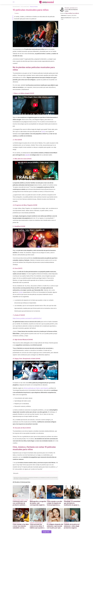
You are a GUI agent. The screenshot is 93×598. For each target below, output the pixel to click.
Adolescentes (16, 522)
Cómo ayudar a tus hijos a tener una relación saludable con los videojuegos (21, 526)
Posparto (49, 522)
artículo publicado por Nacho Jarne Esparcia (36, 388)
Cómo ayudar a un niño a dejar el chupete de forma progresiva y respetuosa (54, 503)
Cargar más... (46, 531)
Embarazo (66, 522)
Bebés (48, 499)
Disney (43, 131)
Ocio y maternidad (25, 6)
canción (27, 155)
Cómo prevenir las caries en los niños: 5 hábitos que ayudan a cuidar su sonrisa (37, 526)
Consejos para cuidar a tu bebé (20, 499)
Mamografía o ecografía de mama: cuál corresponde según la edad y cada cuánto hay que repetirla (38, 503)
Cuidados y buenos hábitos (36, 522)
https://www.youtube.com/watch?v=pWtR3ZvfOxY (27, 318)
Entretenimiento (16, 6)
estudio (21, 292)
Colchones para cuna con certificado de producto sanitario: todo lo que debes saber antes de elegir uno (21, 503)
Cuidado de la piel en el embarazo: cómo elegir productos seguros (71, 526)
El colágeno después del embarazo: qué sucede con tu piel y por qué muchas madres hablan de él (55, 526)
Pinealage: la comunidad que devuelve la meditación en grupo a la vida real (72, 503)
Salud (31, 499)
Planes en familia (34, 6)
